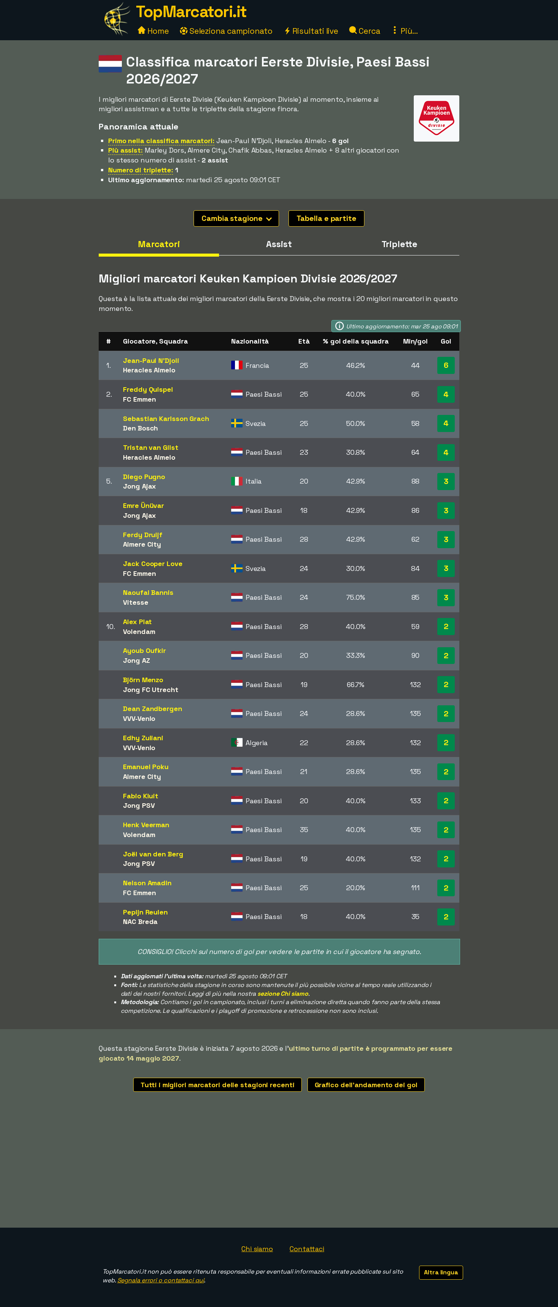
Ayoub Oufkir (144, 650)
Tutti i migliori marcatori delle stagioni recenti (217, 1084)
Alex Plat (137, 621)
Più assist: (125, 150)
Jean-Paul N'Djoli (151, 360)
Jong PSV (138, 805)
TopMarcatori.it (191, 12)
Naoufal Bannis (148, 592)
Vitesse (135, 602)
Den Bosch (140, 428)
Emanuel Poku (146, 766)
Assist (279, 244)
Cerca (368, 31)
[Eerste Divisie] (437, 134)
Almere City (142, 544)
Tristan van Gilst (150, 447)
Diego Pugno (144, 476)
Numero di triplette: (140, 170)
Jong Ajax (139, 486)
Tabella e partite (326, 218)
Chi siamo (257, 1248)
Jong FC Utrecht (150, 689)
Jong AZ (136, 660)
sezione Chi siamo (282, 994)
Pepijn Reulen (145, 912)
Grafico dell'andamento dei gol (366, 1084)
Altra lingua (441, 1272)
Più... (408, 31)
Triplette (399, 244)
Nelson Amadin (147, 882)
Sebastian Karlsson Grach (166, 418)
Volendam (139, 631)
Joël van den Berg (153, 854)
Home (157, 31)
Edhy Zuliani (143, 737)
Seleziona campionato (230, 31)
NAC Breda (140, 921)
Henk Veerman (146, 824)
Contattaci (307, 1248)
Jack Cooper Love (152, 563)
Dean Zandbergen (152, 708)
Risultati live (314, 31)
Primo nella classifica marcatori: (161, 140)
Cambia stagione (233, 218)
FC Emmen (139, 399)
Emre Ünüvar (143, 505)
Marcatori (159, 244)
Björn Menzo (143, 679)
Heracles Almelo (149, 370)
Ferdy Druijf (142, 534)
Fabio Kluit (140, 795)
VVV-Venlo (139, 718)
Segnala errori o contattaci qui (160, 1280)
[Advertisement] (279, 1171)
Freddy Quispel (148, 389)
